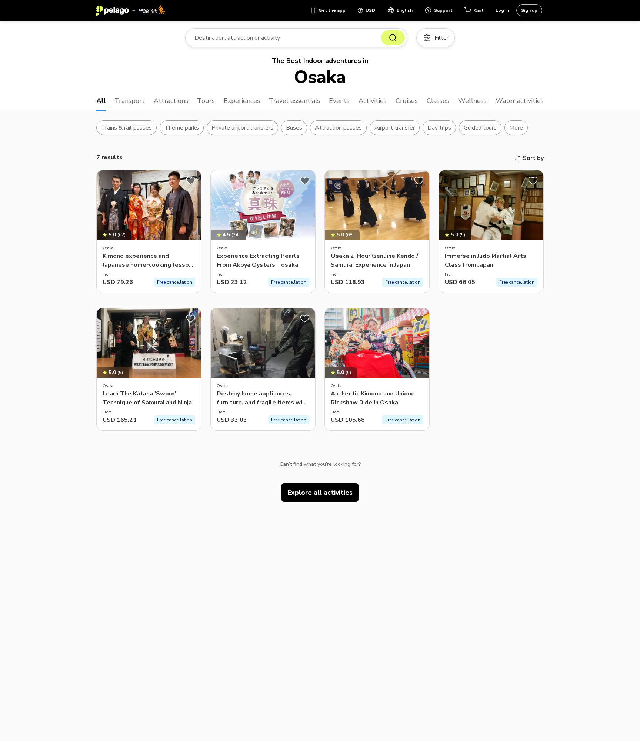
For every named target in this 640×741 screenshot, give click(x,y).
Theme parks (181, 128)
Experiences (242, 100)
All (101, 100)
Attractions (171, 100)
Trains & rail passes (126, 128)
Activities (373, 100)
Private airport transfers (242, 128)
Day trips (439, 128)
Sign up (529, 10)
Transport (129, 100)
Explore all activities (320, 492)
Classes (438, 100)
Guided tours (480, 128)
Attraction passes (338, 128)
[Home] (130, 10)
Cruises (407, 100)
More (516, 128)
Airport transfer (394, 128)
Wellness (472, 100)
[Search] (393, 37)
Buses (294, 128)
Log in (502, 10)
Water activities (520, 100)
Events (339, 100)
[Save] (191, 181)
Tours (206, 100)
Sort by (533, 158)
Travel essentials (294, 100)
